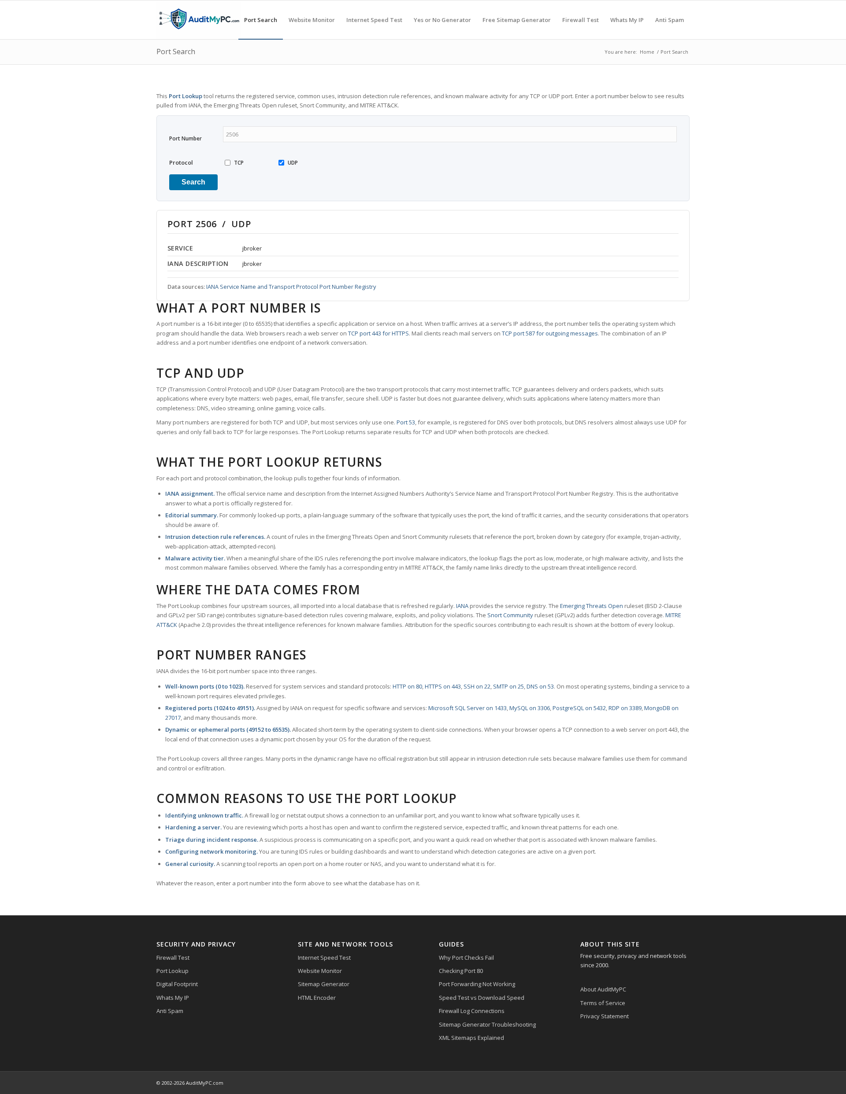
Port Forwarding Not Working (477, 984)
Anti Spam (169, 1011)
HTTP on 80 (407, 686)
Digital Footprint (177, 984)
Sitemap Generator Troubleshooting (487, 1024)
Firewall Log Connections (472, 1011)
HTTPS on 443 (443, 686)
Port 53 (406, 422)
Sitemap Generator (323, 984)
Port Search (175, 51)
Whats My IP (172, 998)
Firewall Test (172, 957)
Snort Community (510, 615)
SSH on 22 (477, 686)
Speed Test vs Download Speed (481, 998)
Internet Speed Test (324, 957)
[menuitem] (260, 19)
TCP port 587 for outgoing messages (550, 333)
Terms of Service (602, 1003)
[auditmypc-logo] (198, 19)
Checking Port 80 (461, 971)
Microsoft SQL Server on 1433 (467, 708)
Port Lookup (172, 971)
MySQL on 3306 (529, 708)
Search (193, 182)
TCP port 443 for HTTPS (378, 333)
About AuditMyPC (603, 989)
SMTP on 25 (508, 686)
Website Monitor (320, 971)
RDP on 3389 (625, 708)
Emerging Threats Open (591, 606)
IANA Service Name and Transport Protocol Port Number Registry (291, 287)
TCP (239, 162)
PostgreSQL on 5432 (579, 708)
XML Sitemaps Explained (471, 1038)
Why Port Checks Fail (466, 957)
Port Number (185, 138)
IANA (462, 606)
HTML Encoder (317, 998)
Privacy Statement (604, 1016)
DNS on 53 (540, 686)
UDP (293, 162)
